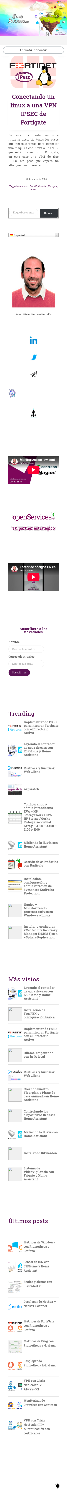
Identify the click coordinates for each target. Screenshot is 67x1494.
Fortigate (52, 186)
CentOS (33, 186)
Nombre (14, 642)
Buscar (49, 213)
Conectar (42, 186)
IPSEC (33, 189)
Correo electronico (21, 656)
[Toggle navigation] (31, 40)
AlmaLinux (23, 186)
